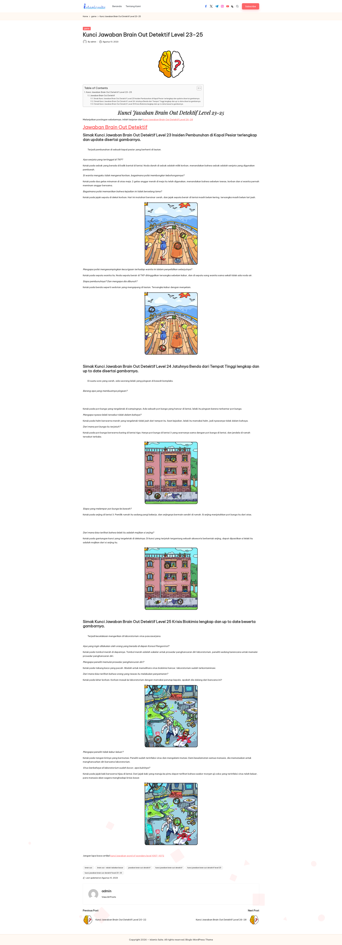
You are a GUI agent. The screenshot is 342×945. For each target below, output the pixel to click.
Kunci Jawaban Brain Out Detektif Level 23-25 (109, 92)
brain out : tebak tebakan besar (110, 868)
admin (106, 891)
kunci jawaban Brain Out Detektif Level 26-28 (168, 119)
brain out (88, 868)
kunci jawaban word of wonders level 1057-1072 (137, 855)
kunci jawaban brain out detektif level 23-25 (103, 873)
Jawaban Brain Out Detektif (102, 95)
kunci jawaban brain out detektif (169, 868)
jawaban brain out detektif (139, 868)
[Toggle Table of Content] (198, 88)
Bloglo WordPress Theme (199, 939)
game (86, 28)
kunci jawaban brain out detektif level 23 (204, 868)
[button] (250, 6)
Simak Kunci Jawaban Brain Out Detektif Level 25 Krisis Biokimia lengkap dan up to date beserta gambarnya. (138, 104)
